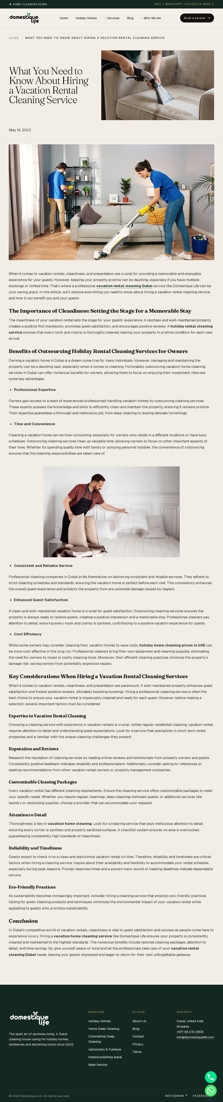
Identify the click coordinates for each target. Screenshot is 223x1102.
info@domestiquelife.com (195, 1037)
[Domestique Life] (25, 18)
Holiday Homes (86, 18)
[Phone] (211, 1077)
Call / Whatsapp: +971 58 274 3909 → (184, 4)
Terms (137, 1052)
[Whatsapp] (211, 1091)
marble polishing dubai (105, 1057)
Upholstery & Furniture (104, 1049)
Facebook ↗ (203, 1096)
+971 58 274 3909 (190, 1032)
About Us (139, 1021)
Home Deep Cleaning (103, 1029)
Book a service (194, 18)
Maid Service (97, 1065)
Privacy (137, 1044)
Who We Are (152, 18)
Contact (138, 1036)
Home (64, 18)
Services (113, 18)
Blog (130, 18)
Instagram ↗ (176, 1096)
